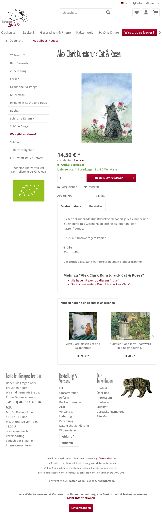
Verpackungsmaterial (107, 411)
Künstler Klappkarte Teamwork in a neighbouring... (130, 346)
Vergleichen (69, 187)
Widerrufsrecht (69, 430)
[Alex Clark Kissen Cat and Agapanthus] (83, 326)
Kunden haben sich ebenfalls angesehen (87, 303)
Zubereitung (18, 71)
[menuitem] (86, 12)
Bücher (15, 110)
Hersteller (95, 206)
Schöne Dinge (19, 126)
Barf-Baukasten (20, 63)
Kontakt (102, 388)
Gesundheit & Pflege (23, 87)
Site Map (102, 416)
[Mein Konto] (146, 12)
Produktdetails (70, 206)
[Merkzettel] (136, 12)
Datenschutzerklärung (69, 425)
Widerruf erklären (67, 440)
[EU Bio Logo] (28, 190)
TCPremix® (17, 55)
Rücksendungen (69, 402)
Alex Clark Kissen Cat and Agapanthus (83, 346)
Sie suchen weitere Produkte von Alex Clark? (100, 284)
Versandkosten (108, 458)
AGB (62, 407)
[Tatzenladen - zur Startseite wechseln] (15, 17)
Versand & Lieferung (66, 414)
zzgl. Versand (77, 160)
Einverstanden (81, 508)
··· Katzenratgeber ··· (23, 150)
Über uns (103, 393)
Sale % (14, 142)
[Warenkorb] (156, 12)
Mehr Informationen (81, 498)
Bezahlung (66, 421)
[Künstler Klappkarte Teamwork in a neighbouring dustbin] (130, 326)
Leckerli (15, 79)
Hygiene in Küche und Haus (28, 102)
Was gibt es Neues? (23, 134)
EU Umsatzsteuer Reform (68, 392)
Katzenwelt (17, 95)
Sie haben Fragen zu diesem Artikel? (95, 280)
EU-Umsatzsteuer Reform (26, 158)
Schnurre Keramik (22, 118)
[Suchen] (108, 12)
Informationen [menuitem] (146, 3)
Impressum (104, 397)
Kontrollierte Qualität (105, 404)
